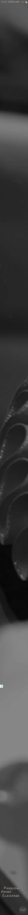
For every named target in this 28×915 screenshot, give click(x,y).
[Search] (23, 2)
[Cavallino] (14, 2)
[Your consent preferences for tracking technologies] (1, 686)
